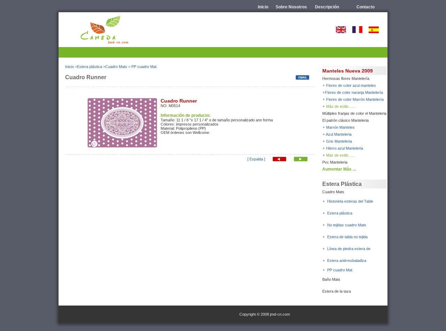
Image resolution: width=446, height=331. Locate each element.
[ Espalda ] (256, 159)
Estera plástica (89, 67)
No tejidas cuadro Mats (346, 225)
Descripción (327, 7)
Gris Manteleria (339, 141)
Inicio (263, 7)
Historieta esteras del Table (350, 201)
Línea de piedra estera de (348, 249)
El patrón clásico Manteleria (345, 120)
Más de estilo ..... (340, 106)
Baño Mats (331, 279)
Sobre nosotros (291, 7)
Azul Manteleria (339, 134)
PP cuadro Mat (143, 67)
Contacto (365, 7)
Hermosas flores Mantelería (345, 78)
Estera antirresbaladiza (346, 260)
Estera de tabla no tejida (347, 237)
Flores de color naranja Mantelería (354, 92)
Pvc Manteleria (334, 162)
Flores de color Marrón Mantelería (355, 99)
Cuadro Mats (116, 67)
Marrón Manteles (340, 127)
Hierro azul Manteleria (344, 148)
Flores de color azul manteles (351, 85)
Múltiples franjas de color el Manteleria (354, 113)
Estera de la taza (336, 291)
